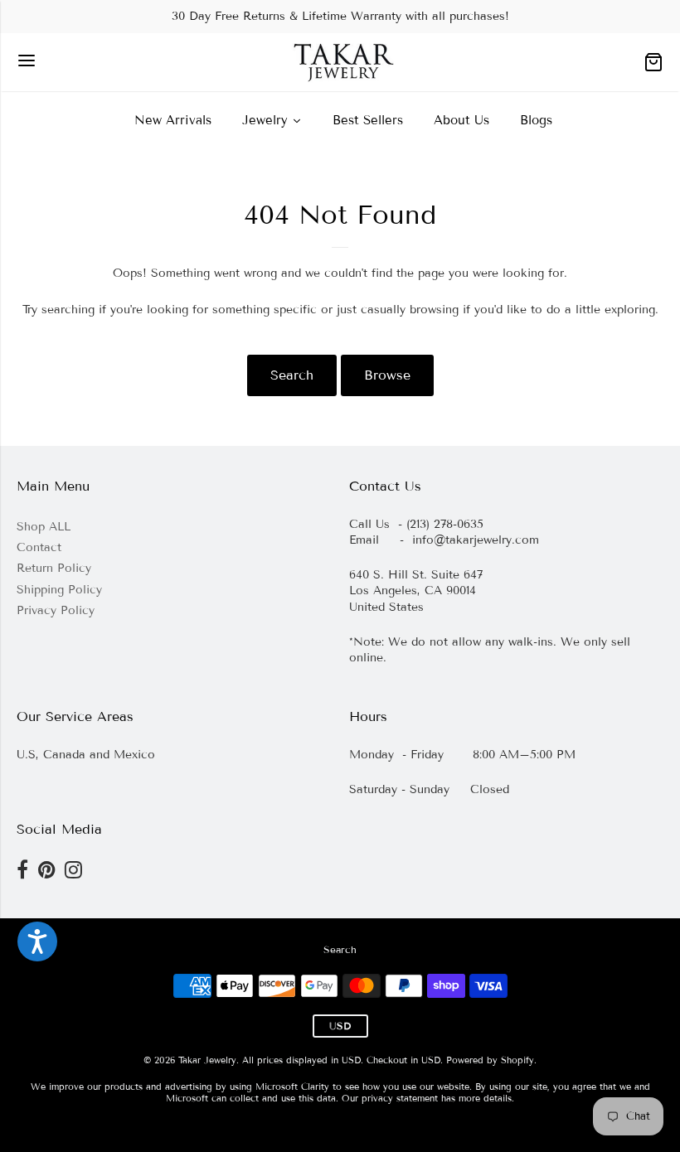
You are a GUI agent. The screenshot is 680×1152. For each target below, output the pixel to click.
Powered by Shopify (490, 1060)
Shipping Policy (59, 590)
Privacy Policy (56, 610)
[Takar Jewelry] (340, 62)
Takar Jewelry (207, 1060)
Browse (387, 375)
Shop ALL (43, 527)
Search (291, 375)
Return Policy (54, 568)
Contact (39, 547)
